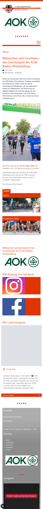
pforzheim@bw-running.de (12, 417)
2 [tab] (17, 36)
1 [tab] (15, 36)
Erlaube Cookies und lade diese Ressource (21, 496)
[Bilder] (21, 202)
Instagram (9, 478)
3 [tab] (19, 36)
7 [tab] (27, 36)
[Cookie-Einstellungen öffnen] (3, 506)
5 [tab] (23, 36)
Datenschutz (28, 429)
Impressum (19, 429)
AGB (34, 429)
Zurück (6, 191)
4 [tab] (21, 36)
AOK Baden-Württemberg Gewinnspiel (26, 168)
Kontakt (6, 429)
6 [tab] (25, 36)
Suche (12, 429)
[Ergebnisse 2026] (21, 225)
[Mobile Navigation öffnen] (38, 42)
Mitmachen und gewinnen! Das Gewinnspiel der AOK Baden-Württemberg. (18, 250)
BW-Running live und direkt (18, 274)
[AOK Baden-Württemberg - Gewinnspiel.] (21, 261)
